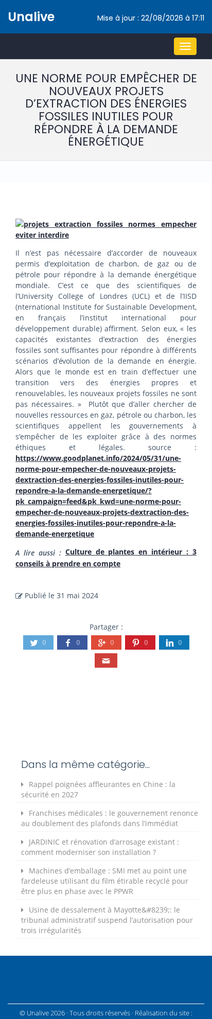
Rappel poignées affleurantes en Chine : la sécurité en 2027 (98, 789)
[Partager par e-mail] (106, 660)
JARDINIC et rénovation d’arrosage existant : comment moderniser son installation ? (100, 847)
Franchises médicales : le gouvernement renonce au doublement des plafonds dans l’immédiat (109, 818)
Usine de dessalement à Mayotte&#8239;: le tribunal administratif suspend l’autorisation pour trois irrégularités (107, 920)
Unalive (31, 16)
